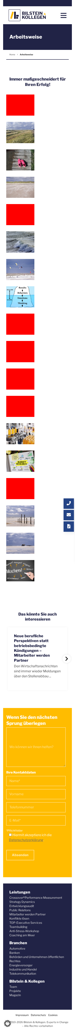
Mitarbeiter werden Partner (27, 914)
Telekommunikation (22, 973)
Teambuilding (18, 927)
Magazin (15, 995)
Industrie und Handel (23, 969)
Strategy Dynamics (22, 902)
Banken (14, 952)
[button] (7, 1023)
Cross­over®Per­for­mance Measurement (35, 897)
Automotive (17, 948)
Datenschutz (38, 1015)
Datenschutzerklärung (26, 840)
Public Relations (20, 910)
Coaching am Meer (22, 935)
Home (12, 54)
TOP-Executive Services (25, 922)
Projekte (15, 991)
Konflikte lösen (19, 918)
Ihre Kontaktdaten (21, 772)
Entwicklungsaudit (21, 906)
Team (13, 986)
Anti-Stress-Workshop (24, 931)
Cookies (53, 1015)
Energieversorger (20, 965)
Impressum (22, 1015)
